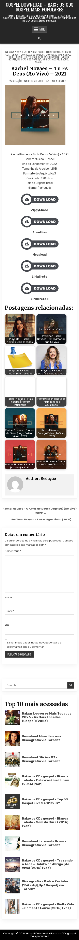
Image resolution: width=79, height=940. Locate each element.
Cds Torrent (12, 54)
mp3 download (52, 57)
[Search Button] (39, 38)
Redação (17, 81)
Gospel (67, 54)
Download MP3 (54, 54)
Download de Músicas (33, 54)
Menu (42, 29)
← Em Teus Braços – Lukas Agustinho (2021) (39, 519)
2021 (11, 52)
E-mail (9, 611)
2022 (18, 52)
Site (7, 624)
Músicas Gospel (51, 59)
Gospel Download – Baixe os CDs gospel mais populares (39, 7)
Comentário (13, 551)
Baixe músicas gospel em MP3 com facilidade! (46, 52)
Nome (9, 597)
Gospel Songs (15, 57)
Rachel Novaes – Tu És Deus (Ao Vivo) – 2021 (39, 71)
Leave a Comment (59, 81)
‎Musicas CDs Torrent (29, 59)
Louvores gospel (34, 57)
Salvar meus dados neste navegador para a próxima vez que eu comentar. (34, 644)
